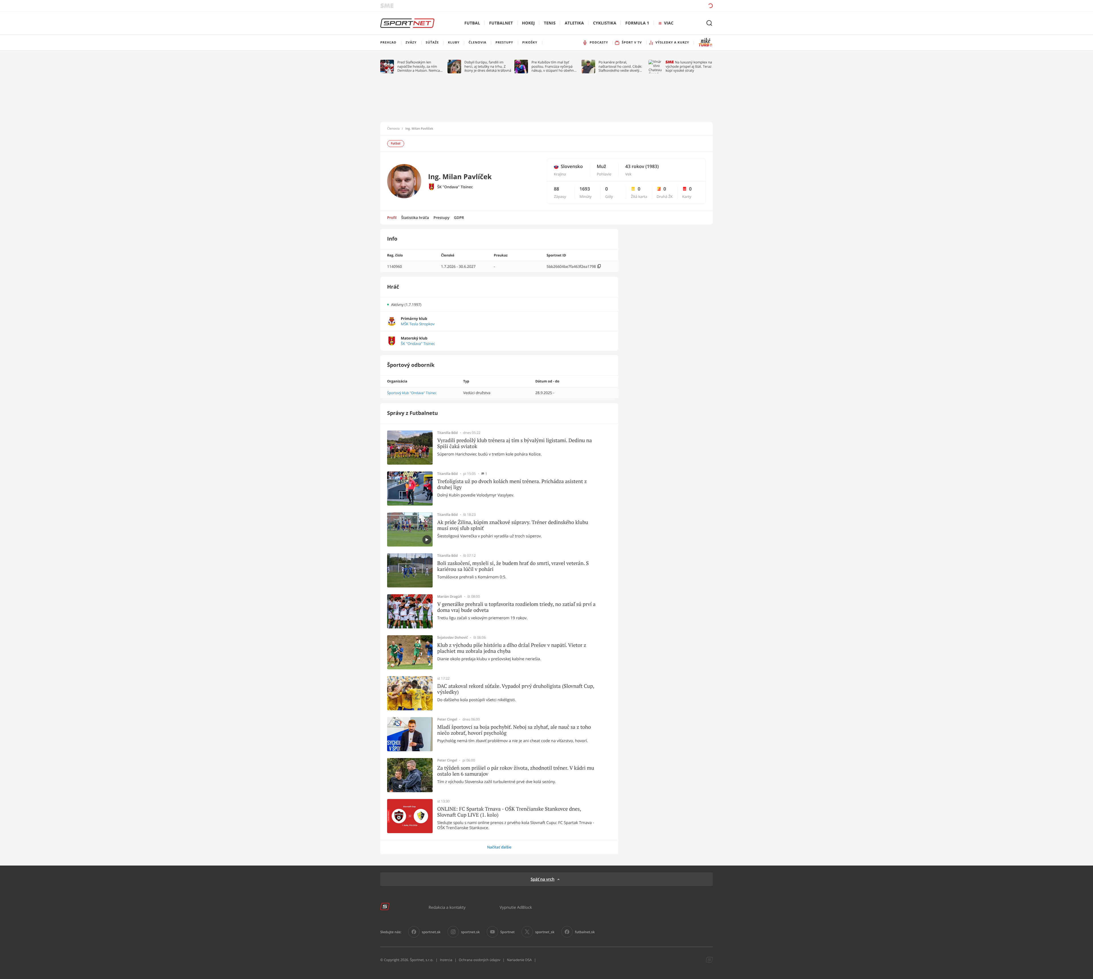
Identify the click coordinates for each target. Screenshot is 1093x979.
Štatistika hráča (415, 217)
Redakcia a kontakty (447, 907)
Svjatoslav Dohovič (452, 637)
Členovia (393, 129)
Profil (392, 217)
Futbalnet (501, 23)
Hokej (528, 23)
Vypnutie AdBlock (516, 907)
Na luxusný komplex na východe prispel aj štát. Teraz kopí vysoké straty (688, 66)
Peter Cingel (447, 719)
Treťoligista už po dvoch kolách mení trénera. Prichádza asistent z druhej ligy (512, 484)
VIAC (668, 23)
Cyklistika (604, 23)
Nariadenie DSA (519, 959)
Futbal (472, 23)
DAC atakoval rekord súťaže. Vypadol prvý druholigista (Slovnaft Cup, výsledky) (515, 689)
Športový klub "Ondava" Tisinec (412, 392)
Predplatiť (669, 5)
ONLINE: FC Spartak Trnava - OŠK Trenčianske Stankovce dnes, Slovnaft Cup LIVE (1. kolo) (509, 812)
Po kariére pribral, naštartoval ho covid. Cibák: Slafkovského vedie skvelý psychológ (620, 66)
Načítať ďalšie (499, 847)
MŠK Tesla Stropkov (418, 324)
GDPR (459, 217)
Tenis (550, 23)
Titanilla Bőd (447, 432)
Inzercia (446, 959)
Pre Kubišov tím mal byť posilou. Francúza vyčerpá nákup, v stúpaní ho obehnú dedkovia (553, 66)
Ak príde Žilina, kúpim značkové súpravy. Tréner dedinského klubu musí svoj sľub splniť (512, 525)
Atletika (574, 23)
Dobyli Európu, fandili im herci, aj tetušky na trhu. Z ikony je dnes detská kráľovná (488, 66)
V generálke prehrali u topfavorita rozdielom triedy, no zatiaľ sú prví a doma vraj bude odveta (516, 607)
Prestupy (441, 217)
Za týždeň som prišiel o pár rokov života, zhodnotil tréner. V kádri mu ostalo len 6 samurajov (515, 771)
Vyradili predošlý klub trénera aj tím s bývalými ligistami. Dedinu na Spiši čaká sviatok (514, 443)
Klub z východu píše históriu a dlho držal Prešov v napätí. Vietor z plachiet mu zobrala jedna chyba (511, 648)
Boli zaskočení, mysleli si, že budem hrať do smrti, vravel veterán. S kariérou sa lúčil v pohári (513, 566)
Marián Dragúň (449, 596)
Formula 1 (637, 23)
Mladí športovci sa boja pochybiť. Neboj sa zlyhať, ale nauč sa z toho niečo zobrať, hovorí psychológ (514, 730)
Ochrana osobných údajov (479, 959)
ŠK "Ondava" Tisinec (455, 187)
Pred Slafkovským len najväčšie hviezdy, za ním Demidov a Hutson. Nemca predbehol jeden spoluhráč (418, 66)
